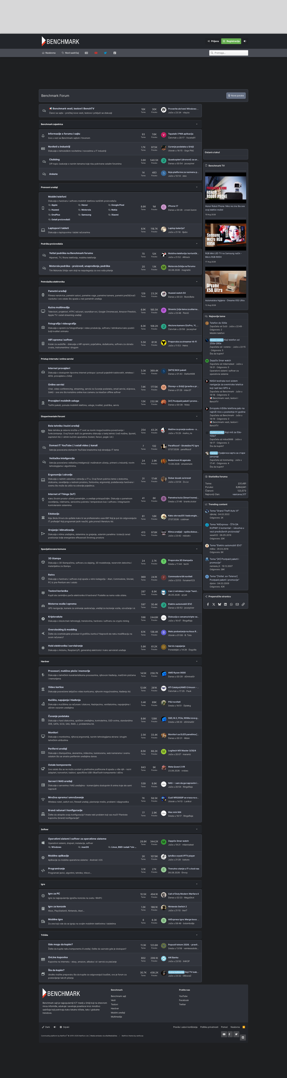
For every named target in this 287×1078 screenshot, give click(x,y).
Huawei (55, 209)
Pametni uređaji (57, 291)
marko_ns (187, 433)
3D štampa (54, 558)
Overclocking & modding (62, 629)
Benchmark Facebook (114, 53)
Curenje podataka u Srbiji (181, 146)
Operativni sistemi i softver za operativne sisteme (77, 838)
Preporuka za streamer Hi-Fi (182, 341)
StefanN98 (189, 374)
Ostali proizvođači (60, 219)
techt (186, 564)
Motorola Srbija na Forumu (181, 266)
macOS (85, 847)
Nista (187, 404)
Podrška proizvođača (52, 243)
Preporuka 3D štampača (180, 560)
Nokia (114, 209)
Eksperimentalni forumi (53, 416)
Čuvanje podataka (58, 716)
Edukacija (53, 513)
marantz (187, 754)
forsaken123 (189, 580)
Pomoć (224, 1027)
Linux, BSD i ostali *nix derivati (123, 847)
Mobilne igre (55, 919)
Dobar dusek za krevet (179, 478)
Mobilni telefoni (57, 196)
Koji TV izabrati (184, 972)
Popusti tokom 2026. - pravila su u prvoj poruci (192, 944)
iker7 (184, 910)
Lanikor (187, 801)
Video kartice (56, 687)
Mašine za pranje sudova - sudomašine (188, 429)
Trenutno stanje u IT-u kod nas (183, 868)
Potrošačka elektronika (53, 281)
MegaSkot (189, 897)
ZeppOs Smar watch (178, 841)
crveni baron (190, 210)
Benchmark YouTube (96, 53)
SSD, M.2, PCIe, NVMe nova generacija (187, 718)
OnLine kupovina (58, 957)
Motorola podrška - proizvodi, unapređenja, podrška (79, 265)
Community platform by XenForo (65, 1036)
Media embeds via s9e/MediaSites (103, 1036)
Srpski (65, 1027)
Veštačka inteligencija (62, 458)
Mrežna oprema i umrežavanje (66, 797)
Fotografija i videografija (62, 323)
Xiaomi (115, 214)
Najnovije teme (217, 316)
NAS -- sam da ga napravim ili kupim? (187, 783)
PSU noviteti (174, 702)
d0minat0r (189, 676)
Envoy (185, 872)
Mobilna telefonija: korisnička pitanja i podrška (192, 253)
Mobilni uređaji (118, 1012)
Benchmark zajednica (52, 124)
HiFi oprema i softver (60, 339)
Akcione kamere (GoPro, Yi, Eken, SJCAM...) (190, 325)
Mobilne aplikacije (58, 855)
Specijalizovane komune (53, 549)
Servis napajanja (176, 646)
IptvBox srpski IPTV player (181, 855)
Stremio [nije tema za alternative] (185, 309)
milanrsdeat (188, 844)
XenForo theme (127, 1036)
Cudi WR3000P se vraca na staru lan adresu (190, 797)
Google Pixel (117, 205)
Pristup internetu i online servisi (57, 359)
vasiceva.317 (239, 494)
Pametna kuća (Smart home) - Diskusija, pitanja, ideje (195, 497)
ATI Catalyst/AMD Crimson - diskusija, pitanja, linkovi (195, 687)
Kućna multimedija (59, 307)
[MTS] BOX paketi (177, 370)
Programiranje (56, 868)
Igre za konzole (57, 906)
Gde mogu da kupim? (60, 944)
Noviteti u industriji (59, 146)
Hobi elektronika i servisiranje (65, 645)
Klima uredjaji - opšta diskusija (184, 531)
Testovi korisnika (58, 590)
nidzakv (187, 535)
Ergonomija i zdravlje (60, 474)
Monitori (53, 732)
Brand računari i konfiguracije (65, 810)
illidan (187, 738)
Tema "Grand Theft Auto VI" (224, 510)
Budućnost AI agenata (179, 460)
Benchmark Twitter (105, 53)
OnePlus (55, 214)
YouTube (183, 996)
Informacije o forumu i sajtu (64, 133)
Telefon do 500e (218, 322)
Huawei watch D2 (177, 293)
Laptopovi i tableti (58, 228)
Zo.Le (185, 482)
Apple (54, 205)
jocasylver (189, 163)
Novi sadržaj (72, 52)
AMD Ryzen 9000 (177, 672)
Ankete (53, 173)
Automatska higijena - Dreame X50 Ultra (225, 300)
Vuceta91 (191, 137)
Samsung (86, 214)
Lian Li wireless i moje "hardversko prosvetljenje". (193, 591)
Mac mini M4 (174, 812)
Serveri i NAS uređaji (60, 781)
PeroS (186, 313)
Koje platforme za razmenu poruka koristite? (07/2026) (196, 172)
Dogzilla (192, 649)
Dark (47, 1027)
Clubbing (54, 159)
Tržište (44, 935)
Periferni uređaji (57, 748)
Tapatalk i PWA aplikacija (180, 133)
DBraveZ (187, 975)
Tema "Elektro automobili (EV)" (226, 545)
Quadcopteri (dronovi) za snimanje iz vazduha (192, 159)
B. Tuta (188, 635)
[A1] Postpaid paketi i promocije (184, 401)
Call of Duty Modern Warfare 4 (183, 893)
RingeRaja (187, 620)
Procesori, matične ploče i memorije (69, 670)
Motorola (86, 209)
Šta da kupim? (56, 970)
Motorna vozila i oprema (62, 603)
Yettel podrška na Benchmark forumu (71, 253)
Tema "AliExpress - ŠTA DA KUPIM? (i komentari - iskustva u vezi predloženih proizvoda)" (227, 528)
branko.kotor (190, 501)
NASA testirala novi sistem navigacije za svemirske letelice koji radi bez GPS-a (226, 384)
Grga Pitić (189, 150)
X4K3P (186, 961)
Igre (43, 884)
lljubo (184, 232)
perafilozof (186, 449)
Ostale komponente (59, 764)
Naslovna (50, 52)
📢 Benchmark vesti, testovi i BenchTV (71, 108)
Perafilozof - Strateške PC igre (183, 445)
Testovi (114, 1004)
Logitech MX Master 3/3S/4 (182, 750)
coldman (185, 519)
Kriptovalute (55, 616)
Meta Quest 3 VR (176, 766)
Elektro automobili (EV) (180, 604)
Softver (44, 829)
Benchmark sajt (86, 53)
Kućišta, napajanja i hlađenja (64, 699)
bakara (186, 859)
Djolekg (187, 705)
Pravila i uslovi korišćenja (185, 1027)
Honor (84, 205)
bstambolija (188, 923)
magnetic (186, 270)
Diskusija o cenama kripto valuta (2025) (188, 616)
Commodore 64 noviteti (180, 576)
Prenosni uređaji (49, 187)
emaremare (186, 464)
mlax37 (187, 390)
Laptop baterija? (176, 228)
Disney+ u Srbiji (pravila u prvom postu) (188, 386)
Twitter (182, 1004)
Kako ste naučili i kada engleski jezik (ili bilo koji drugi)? (196, 515)
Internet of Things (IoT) (61, 494)
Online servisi (56, 384)
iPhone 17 (173, 206)
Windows (56, 847)
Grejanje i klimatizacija (61, 529)
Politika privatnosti (209, 1027)
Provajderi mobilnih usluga (63, 400)
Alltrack (186, 257)
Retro (51, 574)
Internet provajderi (59, 368)
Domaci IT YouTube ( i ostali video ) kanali (73, 445)
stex (185, 176)
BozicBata (189, 296)
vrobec (184, 770)
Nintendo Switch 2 (177, 906)
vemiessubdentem (193, 948)
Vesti (113, 1000)
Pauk (188, 691)
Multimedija (116, 1016)
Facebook (184, 1000)
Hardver (45, 661)
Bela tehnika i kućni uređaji (63, 425)
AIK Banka (173, 957)
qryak (184, 595)
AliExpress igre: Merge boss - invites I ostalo (191, 919)
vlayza (186, 112)
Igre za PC (54, 893)
